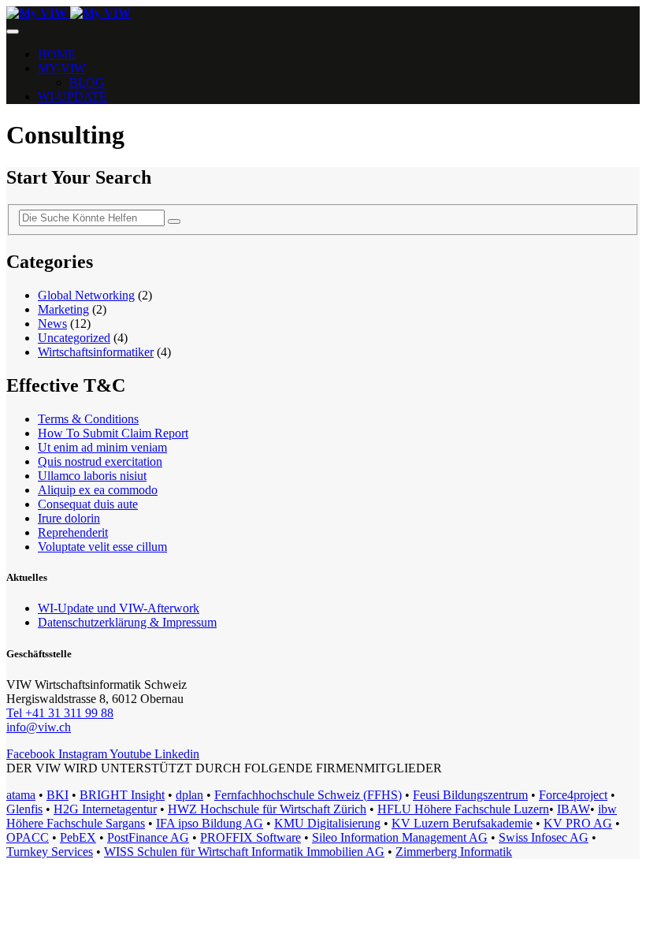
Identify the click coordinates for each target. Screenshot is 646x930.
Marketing (63, 309)
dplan (189, 795)
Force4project (573, 795)
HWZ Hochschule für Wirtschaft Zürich (267, 809)
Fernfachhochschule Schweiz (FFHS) (308, 795)
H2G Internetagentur (105, 809)
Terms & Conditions (88, 419)
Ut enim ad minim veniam (102, 447)
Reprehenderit (73, 532)
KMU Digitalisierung (327, 823)
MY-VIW (62, 68)
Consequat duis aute (88, 504)
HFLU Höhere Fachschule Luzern (463, 809)
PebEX (78, 837)
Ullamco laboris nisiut (92, 475)
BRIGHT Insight (122, 795)
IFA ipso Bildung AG (209, 823)
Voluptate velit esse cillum (102, 546)
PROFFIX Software (250, 837)
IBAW (573, 809)
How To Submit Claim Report (113, 433)
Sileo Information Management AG (400, 837)
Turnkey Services (49, 851)
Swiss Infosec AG (543, 837)
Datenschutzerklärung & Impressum (127, 622)
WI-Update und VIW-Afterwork (118, 608)
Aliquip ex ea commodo (98, 490)
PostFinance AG (148, 837)
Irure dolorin (69, 518)
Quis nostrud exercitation (100, 461)
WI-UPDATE (72, 96)
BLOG (87, 82)
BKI (57, 795)
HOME (57, 54)
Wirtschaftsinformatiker (96, 352)
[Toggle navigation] (12, 31)
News (52, 323)
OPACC (27, 837)
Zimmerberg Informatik (453, 851)
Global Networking (86, 295)
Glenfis (24, 809)
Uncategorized (74, 337)
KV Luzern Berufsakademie (462, 823)
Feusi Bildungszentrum (470, 795)
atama (20, 795)
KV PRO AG (578, 823)
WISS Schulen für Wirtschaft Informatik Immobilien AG (244, 851)
